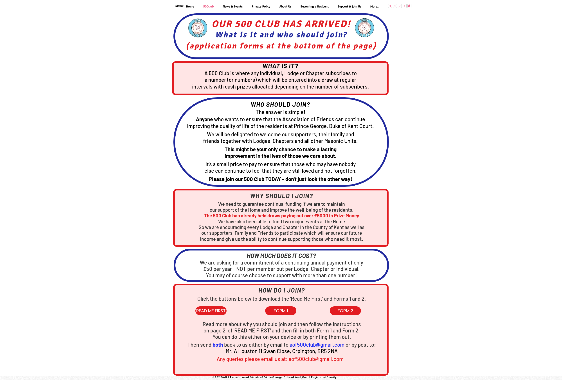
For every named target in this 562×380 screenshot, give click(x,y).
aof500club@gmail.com (317, 344)
